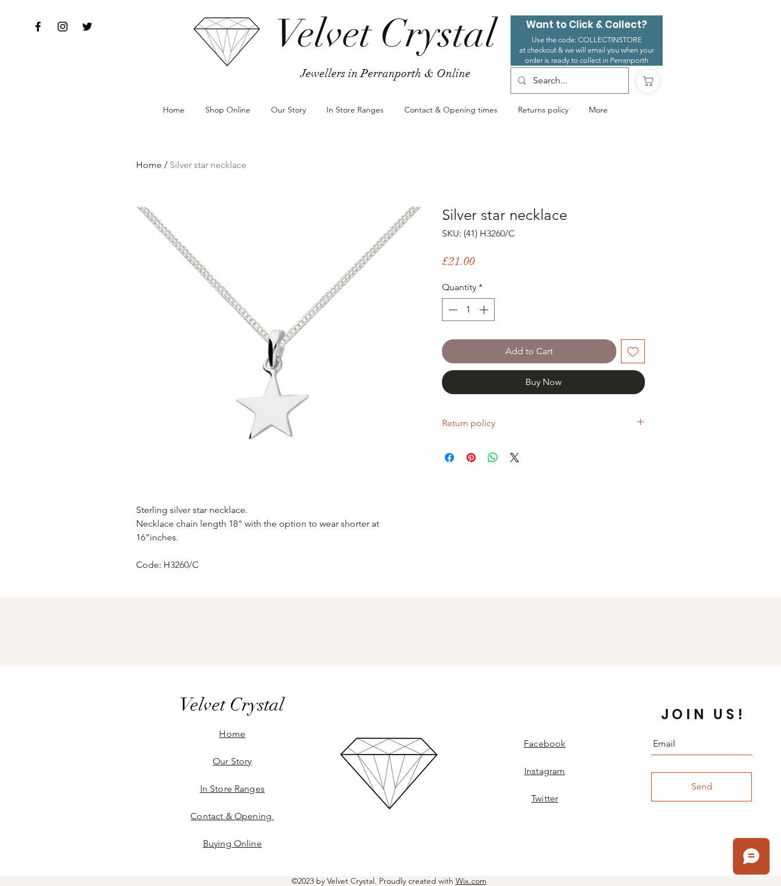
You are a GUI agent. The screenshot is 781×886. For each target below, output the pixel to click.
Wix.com (471, 881)
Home (149, 164)
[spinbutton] (468, 309)
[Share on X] (514, 457)
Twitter (544, 798)
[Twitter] (87, 26)
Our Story (232, 761)
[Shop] (647, 81)
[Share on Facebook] (449, 457)
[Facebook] (38, 26)
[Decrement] (452, 309)
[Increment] (485, 309)
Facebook (544, 743)
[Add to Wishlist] (633, 351)
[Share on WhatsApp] (493, 457)
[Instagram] (62, 26)
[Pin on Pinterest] (471, 457)
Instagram (544, 770)
